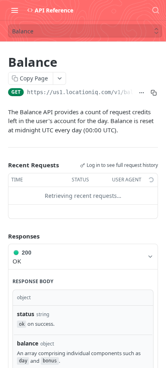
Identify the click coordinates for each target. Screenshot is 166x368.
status (25, 314)
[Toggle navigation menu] (14, 10)
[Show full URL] (141, 93)
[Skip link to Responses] (2, 236)
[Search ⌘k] (155, 10)
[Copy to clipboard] (153, 93)
